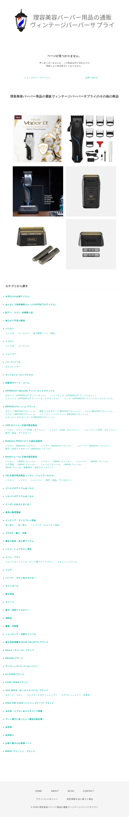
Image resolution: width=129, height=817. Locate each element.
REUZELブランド (14, 658)
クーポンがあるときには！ (18, 504)
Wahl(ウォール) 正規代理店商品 (21, 457)
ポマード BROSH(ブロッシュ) (20, 411)
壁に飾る (9, 525)
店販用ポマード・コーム (17, 383)
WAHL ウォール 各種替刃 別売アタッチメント (29, 467)
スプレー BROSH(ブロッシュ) (20, 414)
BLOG (71, 791)
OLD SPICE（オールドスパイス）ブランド (26, 690)
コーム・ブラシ (13, 557)
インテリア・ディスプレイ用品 (20, 520)
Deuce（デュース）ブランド (19, 650)
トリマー (9, 341)
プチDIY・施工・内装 (16, 533)
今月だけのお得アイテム (17, 296)
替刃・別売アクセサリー (17, 610)
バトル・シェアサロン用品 (18, 549)
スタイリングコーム (67, 562)
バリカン (9, 328)
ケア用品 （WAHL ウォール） (21, 464)
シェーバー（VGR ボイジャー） (101, 430)
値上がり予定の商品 (15, 320)
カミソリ (9, 602)
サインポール (11, 586)
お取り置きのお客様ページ (18, 743)
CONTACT (88, 791)
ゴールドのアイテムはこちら (19, 488)
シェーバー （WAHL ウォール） (92, 461)
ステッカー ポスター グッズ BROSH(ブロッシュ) (29, 417)
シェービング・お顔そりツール (20, 634)
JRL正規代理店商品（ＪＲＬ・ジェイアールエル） (30, 475)
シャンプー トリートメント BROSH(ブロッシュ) (63, 414)
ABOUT (55, 791)
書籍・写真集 (11, 626)
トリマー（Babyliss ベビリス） (57, 446)
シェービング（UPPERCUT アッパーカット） (74, 395)
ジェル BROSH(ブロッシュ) (98, 411)
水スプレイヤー (13, 367)
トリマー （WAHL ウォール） (56, 461)
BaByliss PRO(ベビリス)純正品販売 (23, 441)
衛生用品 (9, 594)
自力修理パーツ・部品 (44, 333)
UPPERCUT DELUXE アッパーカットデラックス (30, 391)
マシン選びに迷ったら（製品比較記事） (25, 719)
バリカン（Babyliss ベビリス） (21, 446)
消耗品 (8, 618)
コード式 (9, 333)
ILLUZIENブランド (14, 674)
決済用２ (9, 735)
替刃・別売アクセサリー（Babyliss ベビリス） (28, 449)
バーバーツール (13, 362)
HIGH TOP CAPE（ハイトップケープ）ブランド (29, 703)
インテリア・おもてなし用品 (45, 525)
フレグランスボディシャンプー (42, 695)
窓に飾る (22, 525)
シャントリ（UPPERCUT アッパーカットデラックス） (32, 398)
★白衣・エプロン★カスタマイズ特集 (23, 711)
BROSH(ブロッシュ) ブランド (20, 406)
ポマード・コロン (14, 695)
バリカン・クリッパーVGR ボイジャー (25, 430)
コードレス (23, 333)
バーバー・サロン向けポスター (20, 578)
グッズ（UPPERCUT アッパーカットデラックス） (89, 398)
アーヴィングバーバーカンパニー (21, 666)
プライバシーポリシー (47, 799)
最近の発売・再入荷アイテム (19, 541)
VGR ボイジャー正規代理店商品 (21, 425)
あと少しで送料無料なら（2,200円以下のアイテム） (31, 304)
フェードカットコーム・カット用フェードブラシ (29, 562)
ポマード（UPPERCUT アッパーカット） (26, 395)
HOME (38, 791)
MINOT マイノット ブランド (20, 751)
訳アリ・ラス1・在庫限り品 (19, 312)
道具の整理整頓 (13, 512)
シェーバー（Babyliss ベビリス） (93, 446)
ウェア (8, 570)
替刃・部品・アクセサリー (18, 433)
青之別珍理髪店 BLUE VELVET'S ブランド (26, 642)
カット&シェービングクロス (19, 375)
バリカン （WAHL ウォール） (21, 461)
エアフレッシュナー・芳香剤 (75, 695)
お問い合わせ (91, 77)
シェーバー (10, 354)
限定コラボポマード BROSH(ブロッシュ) (59, 411)
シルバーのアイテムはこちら (19, 496)
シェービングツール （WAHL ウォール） (62, 464)
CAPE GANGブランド (16, 682)
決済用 (8, 727)
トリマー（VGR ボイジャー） (64, 430)
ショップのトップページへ (37, 77)
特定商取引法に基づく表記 (80, 799)
